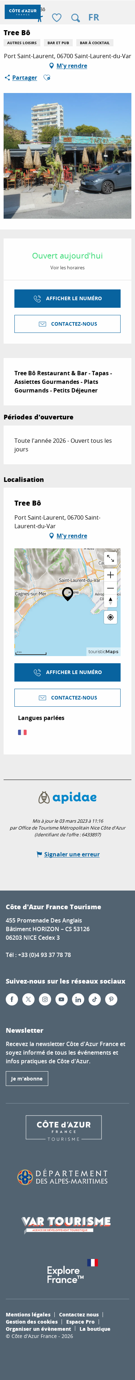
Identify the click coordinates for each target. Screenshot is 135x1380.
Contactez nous (79, 1314)
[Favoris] (57, 18)
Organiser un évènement (38, 1328)
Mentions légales (28, 1314)
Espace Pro (80, 1321)
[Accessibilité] (40, 18)
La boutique (95, 1328)
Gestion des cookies (32, 1321)
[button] (75, 18)
